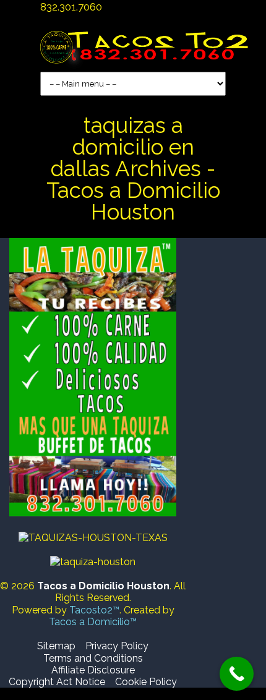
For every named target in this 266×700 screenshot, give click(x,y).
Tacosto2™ (94, 610)
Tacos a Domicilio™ (93, 622)
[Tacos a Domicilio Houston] (147, 52)
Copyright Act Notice (57, 682)
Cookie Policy (146, 682)
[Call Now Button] (237, 674)
